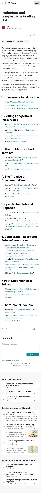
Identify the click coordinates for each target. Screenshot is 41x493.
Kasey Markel (10, 444)
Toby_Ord (9, 414)
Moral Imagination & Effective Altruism (20, 412)
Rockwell (8, 428)
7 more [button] (31, 42)
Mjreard (8, 483)
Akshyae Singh (10, 476)
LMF (7, 27)
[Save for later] (30, 34)
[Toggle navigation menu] (2, 3)
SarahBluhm (14, 483)
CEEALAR (9, 468)
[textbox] (20, 347)
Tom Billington (16, 428)
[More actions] (37, 34)
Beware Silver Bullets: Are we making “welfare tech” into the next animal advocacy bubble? (20, 427)
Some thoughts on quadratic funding (19, 391)
